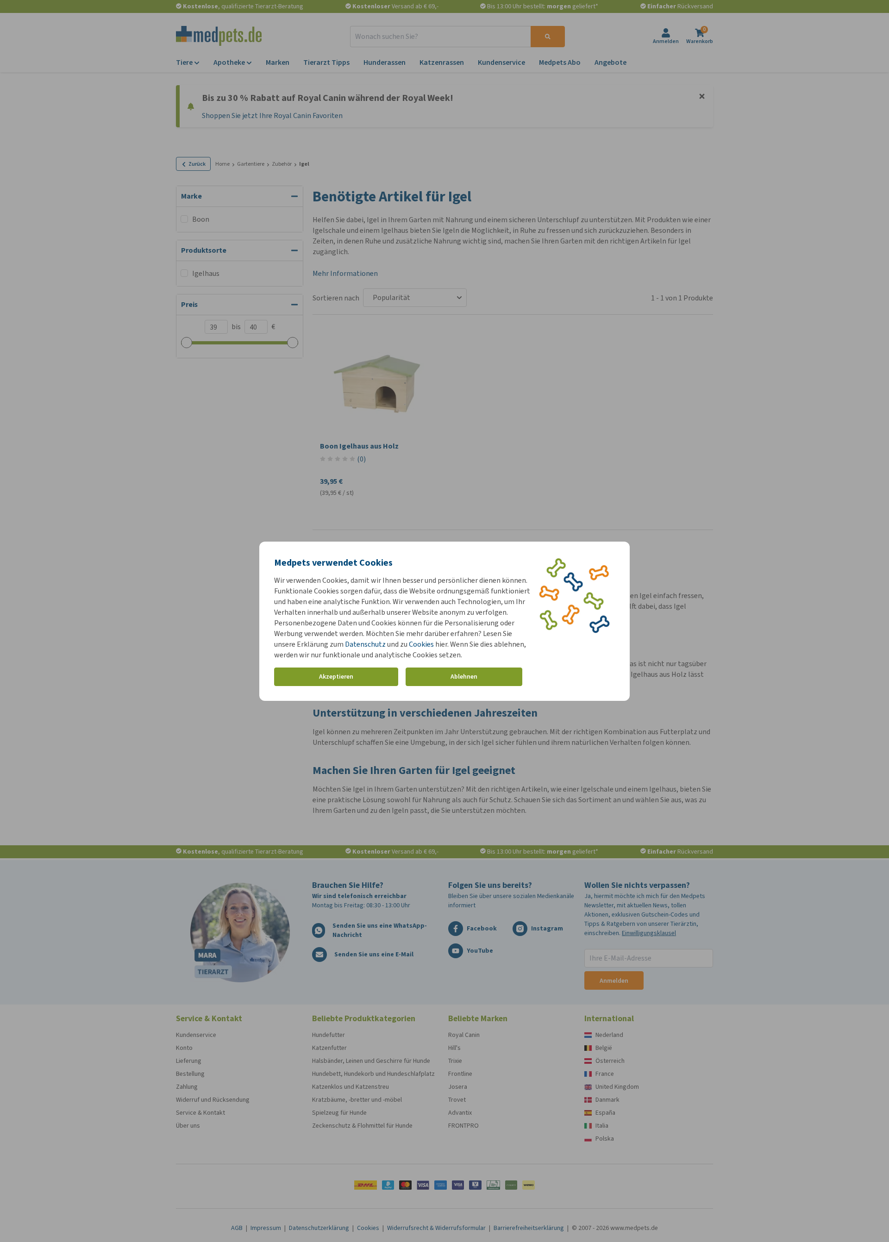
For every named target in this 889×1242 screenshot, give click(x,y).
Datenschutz (365, 644)
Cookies (421, 644)
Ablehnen (464, 676)
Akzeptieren (336, 676)
